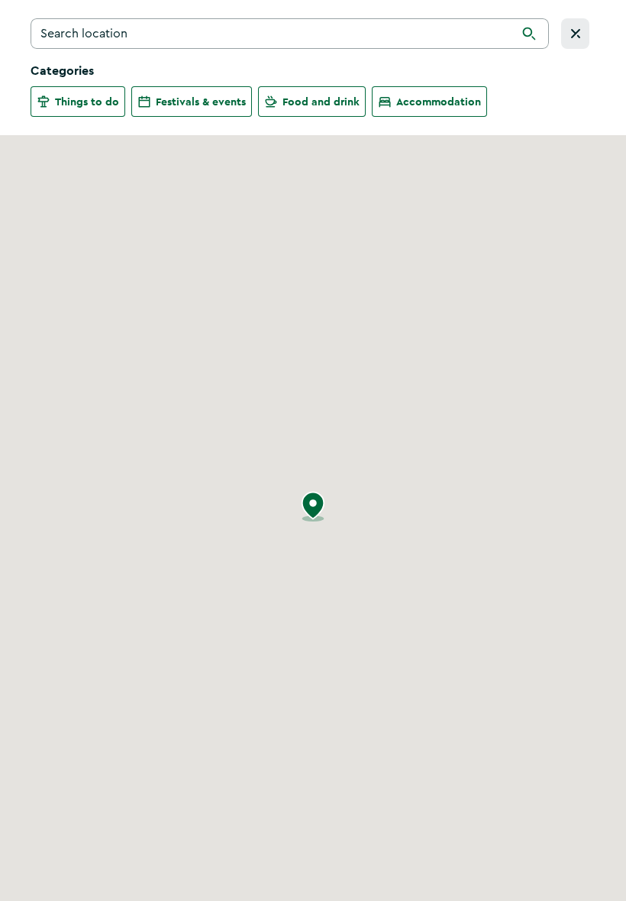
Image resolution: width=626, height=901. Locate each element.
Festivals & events (201, 101)
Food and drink (321, 101)
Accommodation (438, 101)
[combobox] (290, 33)
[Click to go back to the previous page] (575, 33)
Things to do (87, 101)
